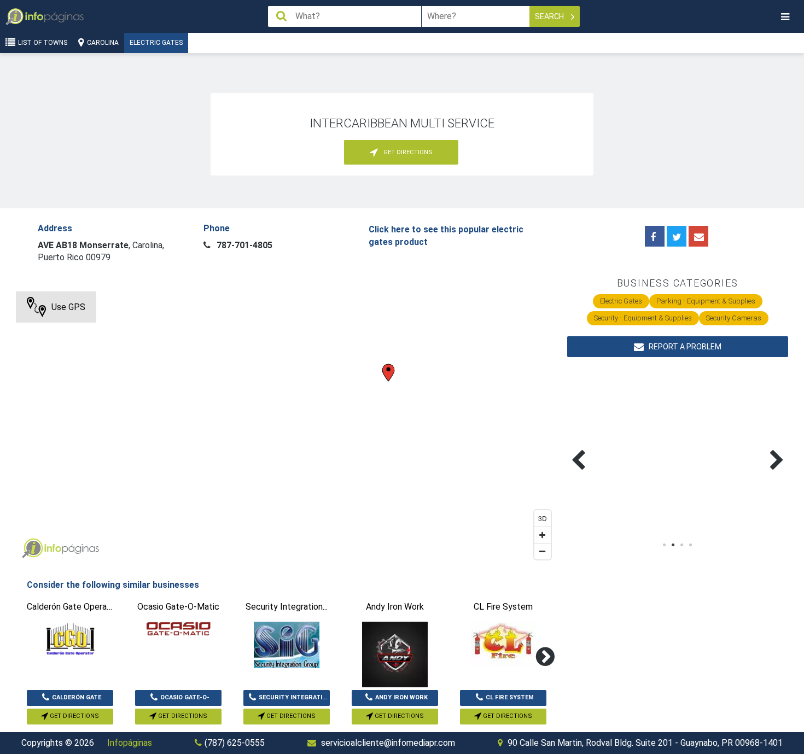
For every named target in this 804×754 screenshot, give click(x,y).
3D (542, 518)
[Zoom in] (542, 535)
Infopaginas (32, 548)
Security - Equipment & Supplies (643, 318)
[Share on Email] (698, 236)
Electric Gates (156, 42)
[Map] (286, 428)
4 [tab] (691, 545)
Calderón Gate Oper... (76, 700)
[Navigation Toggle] (785, 16)
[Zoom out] (542, 551)
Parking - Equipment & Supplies (705, 301)
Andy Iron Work (401, 697)
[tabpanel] (622, 447)
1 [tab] (664, 545)
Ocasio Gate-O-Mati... (184, 700)
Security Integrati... (293, 697)
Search (550, 16)
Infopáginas (129, 743)
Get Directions (73, 716)
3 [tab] (682, 545)
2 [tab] (673, 545)
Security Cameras (733, 318)
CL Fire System (510, 697)
